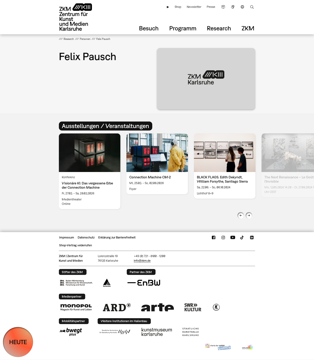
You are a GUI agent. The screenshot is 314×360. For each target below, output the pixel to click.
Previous (240, 215)
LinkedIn (252, 237)
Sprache (242, 7)
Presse (211, 6)
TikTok (242, 237)
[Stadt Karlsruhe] (107, 283)
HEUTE (18, 341)
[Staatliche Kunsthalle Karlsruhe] (191, 332)
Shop (178, 6)
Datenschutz (86, 237)
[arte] (157, 307)
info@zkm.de (142, 260)
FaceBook (213, 237)
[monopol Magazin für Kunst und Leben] (76, 307)
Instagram (223, 237)
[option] (89, 171)
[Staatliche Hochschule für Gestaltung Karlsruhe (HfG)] (114, 332)
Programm (182, 28)
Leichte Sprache (223, 7)
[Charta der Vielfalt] (218, 348)
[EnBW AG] (143, 283)
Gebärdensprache (232, 7)
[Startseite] (80, 17)
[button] (206, 78)
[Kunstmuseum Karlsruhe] (157, 332)
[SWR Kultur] (192, 307)
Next (249, 215)
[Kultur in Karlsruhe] (216, 307)
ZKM (248, 28)
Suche (252, 7)
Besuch (149, 28)
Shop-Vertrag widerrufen (75, 245)
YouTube (232, 237)
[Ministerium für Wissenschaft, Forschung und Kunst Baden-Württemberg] (76, 283)
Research (219, 28)
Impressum (66, 237)
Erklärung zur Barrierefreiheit (117, 237)
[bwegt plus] (71, 332)
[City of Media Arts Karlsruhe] (247, 348)
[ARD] (117, 307)
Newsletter (194, 6)
